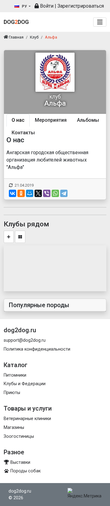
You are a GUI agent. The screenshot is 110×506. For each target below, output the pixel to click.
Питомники (15, 375)
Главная (16, 37)
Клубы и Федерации (25, 383)
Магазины (14, 427)
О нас (18, 120)
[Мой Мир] (29, 193)
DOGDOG (16, 22)
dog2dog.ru (20, 491)
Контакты (23, 133)
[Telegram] (64, 193)
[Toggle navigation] (100, 22)
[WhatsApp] (55, 193)
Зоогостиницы (19, 436)
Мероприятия (51, 120)
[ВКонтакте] (12, 193)
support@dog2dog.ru (25, 340)
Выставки (19, 462)
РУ (24, 6)
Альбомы (88, 120)
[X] (38, 193)
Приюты (12, 392)
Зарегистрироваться (80, 6)
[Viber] (46, 193)
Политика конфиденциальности (37, 349)
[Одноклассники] (21, 193)
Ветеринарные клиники (27, 418)
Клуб (34, 37)
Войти (46, 6)
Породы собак (25, 471)
